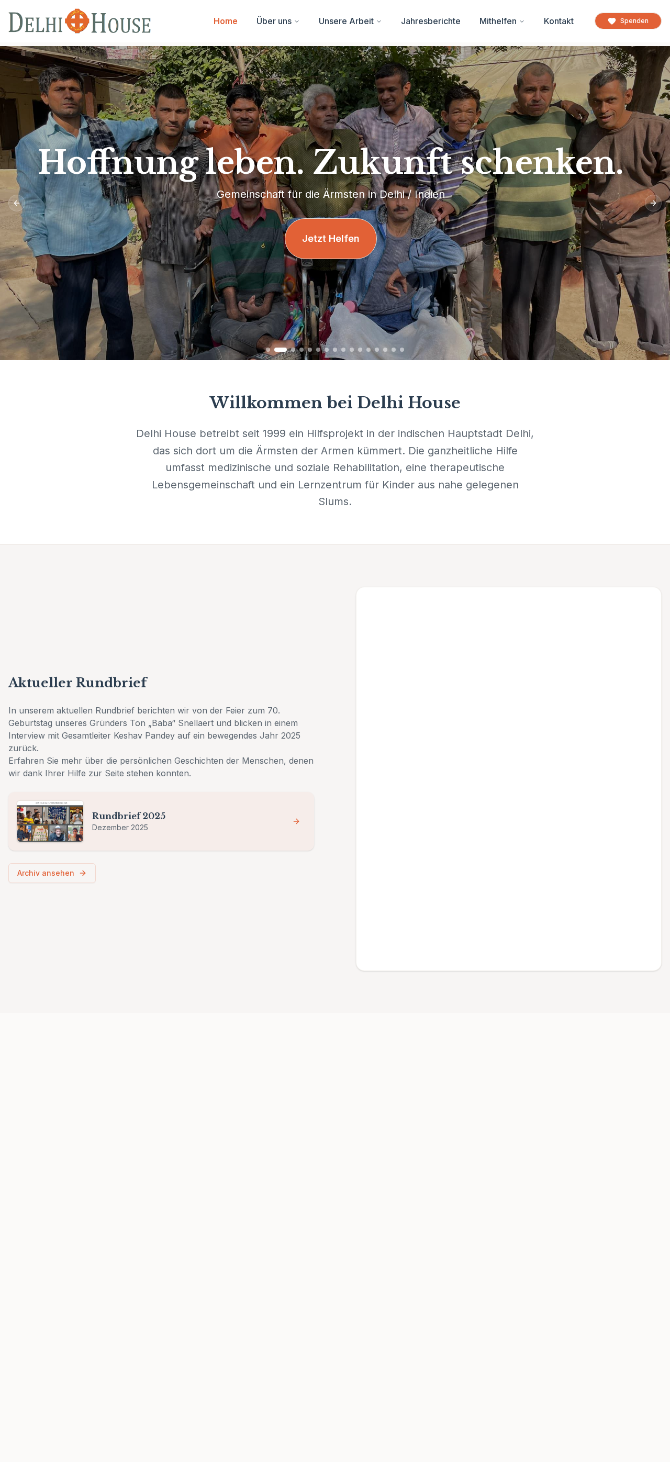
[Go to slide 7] (327, 350)
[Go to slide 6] (318, 350)
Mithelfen (498, 21)
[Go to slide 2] (280, 350)
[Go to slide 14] (385, 350)
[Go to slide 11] (360, 350)
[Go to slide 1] (268, 350)
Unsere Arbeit (346, 21)
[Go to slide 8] (335, 350)
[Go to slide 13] (377, 350)
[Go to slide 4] (301, 350)
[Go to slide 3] (293, 350)
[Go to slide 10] (352, 350)
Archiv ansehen (45, 872)
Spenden (634, 21)
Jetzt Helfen (331, 238)
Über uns (274, 21)
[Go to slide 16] (402, 350)
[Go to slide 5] (310, 350)
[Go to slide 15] (394, 350)
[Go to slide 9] (343, 350)
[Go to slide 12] (368, 350)
